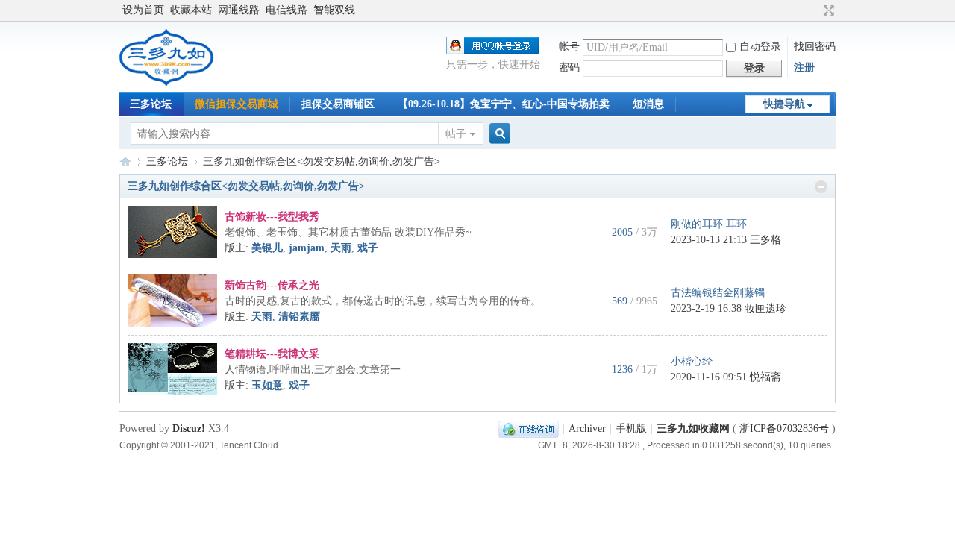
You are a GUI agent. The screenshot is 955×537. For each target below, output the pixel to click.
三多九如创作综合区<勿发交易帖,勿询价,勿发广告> (246, 186)
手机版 (631, 428)
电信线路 (286, 10)
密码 (569, 67)
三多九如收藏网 (125, 161)
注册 (804, 67)
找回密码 (815, 46)
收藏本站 (191, 10)
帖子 (455, 133)
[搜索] (497, 133)
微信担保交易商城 (236, 104)
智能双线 (334, 10)
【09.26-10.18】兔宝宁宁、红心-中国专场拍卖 (504, 104)
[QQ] (528, 428)
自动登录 (760, 46)
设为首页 (143, 10)
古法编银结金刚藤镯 (718, 292)
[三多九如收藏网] (167, 82)
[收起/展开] (821, 186)
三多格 (765, 239)
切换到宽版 (827, 10)
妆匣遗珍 (765, 308)
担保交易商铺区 (338, 104)
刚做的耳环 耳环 (709, 224)
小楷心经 (692, 361)
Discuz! (188, 428)
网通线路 (239, 10)
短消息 (648, 104)
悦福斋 (765, 377)
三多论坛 (151, 104)
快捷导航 (784, 104)
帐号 (569, 46)
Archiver (587, 428)
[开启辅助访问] (814, 10)
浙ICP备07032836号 (784, 428)
